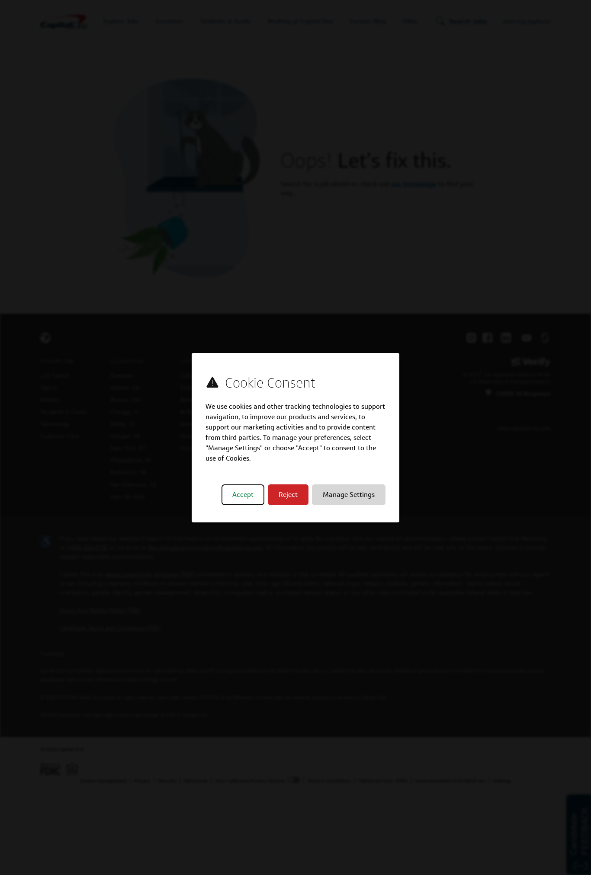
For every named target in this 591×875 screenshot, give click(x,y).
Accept (243, 494)
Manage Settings (349, 494)
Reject (288, 494)
